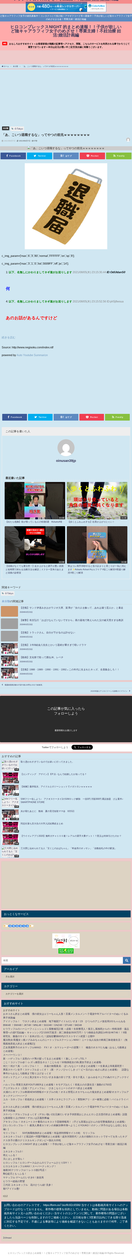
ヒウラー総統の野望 (14, 1181)
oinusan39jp (66, 460)
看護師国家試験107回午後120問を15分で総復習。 (24, 685)
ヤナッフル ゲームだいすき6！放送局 (23, 1177)
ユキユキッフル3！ (13, 1151)
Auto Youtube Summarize (32, 355)
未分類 (5, 128)
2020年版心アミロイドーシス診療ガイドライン (109, 691)
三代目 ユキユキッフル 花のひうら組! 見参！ (28, 1185)
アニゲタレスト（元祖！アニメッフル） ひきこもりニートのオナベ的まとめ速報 (47, 1088)
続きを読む (8, 337)
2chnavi (7, 1237)
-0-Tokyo (18, 129)
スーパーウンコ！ (12, 1055)
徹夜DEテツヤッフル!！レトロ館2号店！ (25, 1170)
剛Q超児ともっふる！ (15, 1173)
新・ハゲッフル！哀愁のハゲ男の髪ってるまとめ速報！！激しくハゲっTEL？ (45, 1058)
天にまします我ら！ (14, 1159)
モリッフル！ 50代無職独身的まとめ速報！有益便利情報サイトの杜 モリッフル (49, 1133)
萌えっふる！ (10, 1155)
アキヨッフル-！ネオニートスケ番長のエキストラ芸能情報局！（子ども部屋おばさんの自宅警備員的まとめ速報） (65, 1122)
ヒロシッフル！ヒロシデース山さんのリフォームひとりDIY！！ (37, 1162)
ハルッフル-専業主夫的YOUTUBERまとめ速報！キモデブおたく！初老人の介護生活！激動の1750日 (57, 1084)
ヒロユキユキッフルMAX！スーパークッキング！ (29, 1166)
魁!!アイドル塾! (11, 1188)
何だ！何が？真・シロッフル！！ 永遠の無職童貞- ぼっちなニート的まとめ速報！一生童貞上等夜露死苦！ (63, 1066)
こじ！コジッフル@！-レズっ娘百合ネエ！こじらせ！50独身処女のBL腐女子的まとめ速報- (52, 1062)
